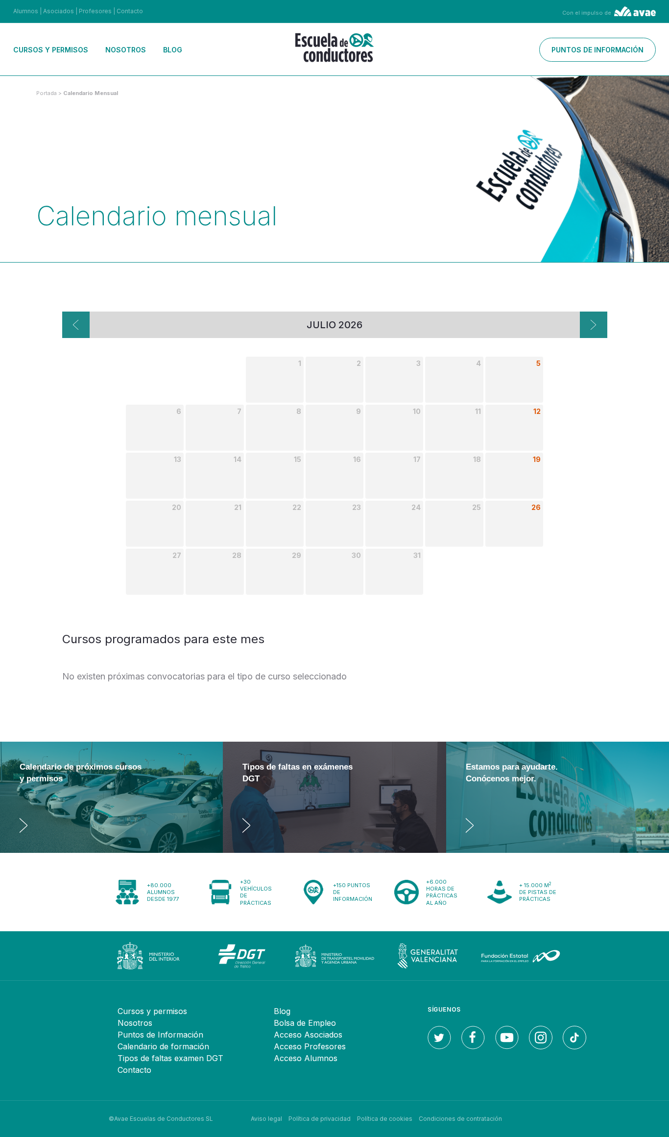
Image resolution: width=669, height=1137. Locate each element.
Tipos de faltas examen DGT (170, 1058)
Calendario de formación (163, 1046)
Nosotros (125, 50)
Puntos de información (597, 50)
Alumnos (25, 11)
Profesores (95, 11)
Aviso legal (266, 1118)
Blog (172, 50)
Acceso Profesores (310, 1046)
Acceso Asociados (308, 1035)
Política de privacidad (319, 1118)
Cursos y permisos (50, 50)
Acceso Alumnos (305, 1058)
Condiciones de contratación (460, 1118)
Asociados (58, 11)
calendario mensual (90, 93)
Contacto (130, 11)
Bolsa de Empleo (305, 1023)
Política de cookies (384, 1118)
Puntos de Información (160, 1035)
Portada (46, 93)
